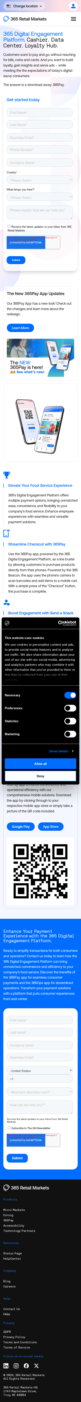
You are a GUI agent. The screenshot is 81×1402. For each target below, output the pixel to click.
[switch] (70, 708)
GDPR (7, 1331)
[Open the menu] (73, 19)
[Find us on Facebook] (26, 1365)
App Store (51, 826)
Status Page (12, 1253)
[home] (29, 19)
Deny (40, 776)
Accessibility (13, 1225)
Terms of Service (16, 1347)
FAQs (6, 1314)
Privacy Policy (14, 1337)
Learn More (20, 328)
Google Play (21, 826)
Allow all (40, 764)
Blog (6, 1281)
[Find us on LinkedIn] (6, 1365)
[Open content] (73, 6)
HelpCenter (12, 1258)
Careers (9, 1286)
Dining (8, 1215)
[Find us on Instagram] (16, 1365)
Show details (58, 751)
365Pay (8, 1220)
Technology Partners (19, 1230)
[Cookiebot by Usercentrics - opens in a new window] (58, 623)
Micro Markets (14, 1210)
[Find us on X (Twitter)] (36, 1365)
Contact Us (11, 1309)
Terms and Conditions (20, 1342)
